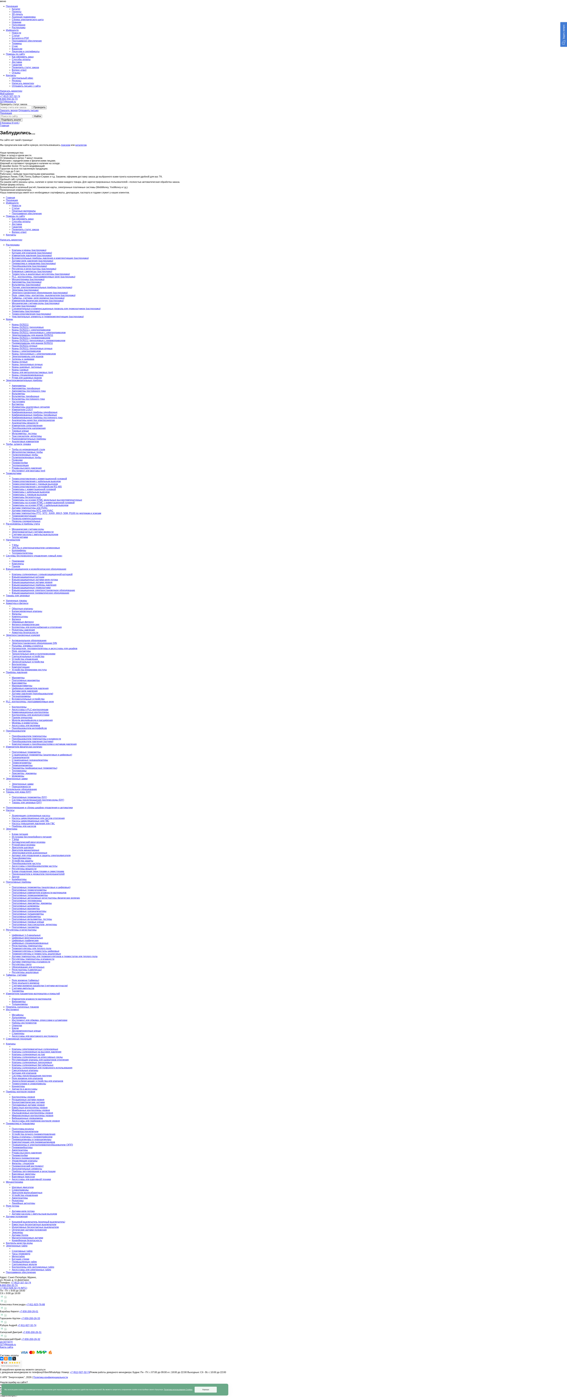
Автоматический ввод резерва (28, 842)
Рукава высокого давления (27, 468)
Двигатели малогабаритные (27, 1192)
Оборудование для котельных (28, 967)
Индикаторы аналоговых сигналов (31, 407)
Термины (17, 43)
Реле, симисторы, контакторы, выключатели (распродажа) (43, 295)
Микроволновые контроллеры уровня (32, 1115)
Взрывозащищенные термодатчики (31, 587)
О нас (15, 46)
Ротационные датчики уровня (28, 1099)
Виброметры (19, 1001)
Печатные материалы (24, 211)
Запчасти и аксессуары (24, 1089)
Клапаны (11, 1044)
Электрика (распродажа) (25, 290)
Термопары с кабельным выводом (31, 492)
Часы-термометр (21, 1253)
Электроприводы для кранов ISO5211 (32, 335)
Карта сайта (6, 1347)
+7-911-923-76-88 (35, 1304)
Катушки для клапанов (24, 1073)
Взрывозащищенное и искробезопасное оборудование (36, 569)
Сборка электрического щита (28, 19)
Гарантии (17, 64)
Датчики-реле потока (23, 1211)
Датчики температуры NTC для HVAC (32, 510)
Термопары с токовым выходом (29, 494)
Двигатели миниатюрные (25, 850)
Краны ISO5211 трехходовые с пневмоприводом (38, 340)
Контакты (11, 235)
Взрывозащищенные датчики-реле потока (35, 579)
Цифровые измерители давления (30, 688)
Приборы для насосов (24, 826)
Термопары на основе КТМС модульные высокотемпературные (47, 500)
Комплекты (18, 563)
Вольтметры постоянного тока (28, 399)
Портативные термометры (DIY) (29, 797)
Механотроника (14, 1182)
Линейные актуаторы (23, 1203)
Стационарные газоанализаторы (30, 760)
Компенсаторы (20, 616)
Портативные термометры (26, 752)
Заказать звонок (9, 110)
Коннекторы (18, 1086)
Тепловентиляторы (22, 553)
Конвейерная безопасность (27, 1240)
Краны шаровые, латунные (27, 367)
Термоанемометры (22, 765)
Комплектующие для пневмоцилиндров (33, 1142)
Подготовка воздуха (23, 1129)
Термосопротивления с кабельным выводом (36, 481)
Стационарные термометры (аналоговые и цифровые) (42, 754)
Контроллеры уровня (23, 1097)
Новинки (16, 22)
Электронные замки (17, 778)
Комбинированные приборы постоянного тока (37, 417)
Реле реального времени (25, 983)
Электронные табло (16, 1246)
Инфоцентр (12, 203)
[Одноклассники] (6, 1358)
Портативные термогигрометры (29, 890)
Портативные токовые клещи (28, 922)
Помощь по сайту (15, 216)
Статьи (15, 35)
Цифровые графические (25, 940)
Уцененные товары (16, 600)
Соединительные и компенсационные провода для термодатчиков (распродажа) (56, 308)
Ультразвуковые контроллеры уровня (32, 1113)
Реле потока (12, 1206)
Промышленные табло (24, 1261)
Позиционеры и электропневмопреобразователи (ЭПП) (42, 1145)
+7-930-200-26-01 (28, 1311)
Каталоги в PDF (20, 38)
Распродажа (18, 27)
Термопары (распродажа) (26, 311)
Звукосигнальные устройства (28, 661)
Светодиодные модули (24, 1264)
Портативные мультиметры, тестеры (32, 919)
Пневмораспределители (25, 1131)
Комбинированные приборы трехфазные (34, 415)
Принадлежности (21, 786)
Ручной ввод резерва (23, 845)
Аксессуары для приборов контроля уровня (36, 1121)
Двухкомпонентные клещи (26, 1031)
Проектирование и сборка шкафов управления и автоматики (39, 807)
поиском (65, 145)
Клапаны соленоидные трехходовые (32, 1062)
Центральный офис (22, 78)
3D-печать (17, 14)
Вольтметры (18, 393)
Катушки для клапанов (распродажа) (32, 253)
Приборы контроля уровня (20, 1091)
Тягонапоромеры (21, 696)
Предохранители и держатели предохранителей (38, 874)
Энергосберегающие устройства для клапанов (37, 1081)
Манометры (18, 677)
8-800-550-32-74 (9, 99)
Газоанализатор (20, 757)
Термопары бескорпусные (26, 497)
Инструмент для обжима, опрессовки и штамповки (39, 1020)
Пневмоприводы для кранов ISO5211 (32, 343)
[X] (14, 1358)
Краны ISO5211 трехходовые (28, 327)
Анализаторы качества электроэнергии (33, 420)
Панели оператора (22, 717)
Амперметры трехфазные (26, 388)
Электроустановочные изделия (23, 635)
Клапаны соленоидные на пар (28, 1054)
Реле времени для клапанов (27, 1078)
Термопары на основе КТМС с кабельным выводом (40, 505)
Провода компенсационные (27, 518)
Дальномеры (19, 1017)
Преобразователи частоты (26, 863)
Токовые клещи (20, 431)
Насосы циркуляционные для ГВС (30, 821)
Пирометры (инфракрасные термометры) (34, 768)
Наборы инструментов (24, 1023)
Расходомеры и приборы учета (23, 524)
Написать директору (23, 83)
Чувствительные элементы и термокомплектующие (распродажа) (48, 316)
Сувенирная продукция (19, 1039)
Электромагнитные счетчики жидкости (33, 532)
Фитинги (16, 619)
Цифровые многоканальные (27, 938)
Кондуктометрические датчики (28, 1102)
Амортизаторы (20, 1150)
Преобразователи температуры (29, 736)
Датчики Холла (20, 1235)
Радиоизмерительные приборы (29, 439)
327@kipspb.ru (8, 101)
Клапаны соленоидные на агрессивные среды (37, 1057)
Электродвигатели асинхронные (29, 853)
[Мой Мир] (10, 1358)
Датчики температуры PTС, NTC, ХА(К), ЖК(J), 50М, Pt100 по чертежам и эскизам (56, 513)
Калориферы (19, 550)
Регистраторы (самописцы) (27, 969)
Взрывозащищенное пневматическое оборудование (40, 593)
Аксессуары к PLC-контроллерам (30, 709)
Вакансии (17, 49)
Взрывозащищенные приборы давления (34, 585)
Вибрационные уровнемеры (27, 1118)
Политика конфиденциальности (50, 1377)
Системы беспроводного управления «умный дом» (34, 555)
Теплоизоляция (20, 465)
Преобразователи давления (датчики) (32, 741)
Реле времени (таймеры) (25, 980)
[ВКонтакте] (2, 1358)
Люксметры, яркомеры (24, 773)
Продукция (6, 113)
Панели (16, 566)
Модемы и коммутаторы (25, 723)
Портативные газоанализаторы (29, 911)
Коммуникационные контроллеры (30, 712)
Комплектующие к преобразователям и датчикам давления (44, 744)
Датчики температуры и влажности (31, 961)
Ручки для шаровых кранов (27, 377)
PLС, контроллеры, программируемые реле (30, 701)
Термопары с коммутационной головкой (34, 489)
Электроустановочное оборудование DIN (34, 643)
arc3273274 (6, 1342)
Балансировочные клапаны (27, 611)
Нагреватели (13, 540)
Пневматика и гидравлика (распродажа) (34, 263)
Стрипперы (18, 1033)
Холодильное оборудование (21, 789)
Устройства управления (25, 659)
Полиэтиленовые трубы (25, 455)
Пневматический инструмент (28, 1166)
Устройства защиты (22, 860)
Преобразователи (16, 731)
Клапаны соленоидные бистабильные (32, 1065)
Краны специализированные (27, 375)
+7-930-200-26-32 (30, 1339)
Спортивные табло (22, 1251)
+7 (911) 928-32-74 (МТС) (13, 1288)
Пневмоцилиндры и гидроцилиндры (31, 1139)
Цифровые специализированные (30, 943)
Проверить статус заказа (25, 67)
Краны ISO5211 (20, 324)
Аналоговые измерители (25, 441)
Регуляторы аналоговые (25, 972)
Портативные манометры (26, 680)
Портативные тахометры (25, 927)
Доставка (17, 62)
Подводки (17, 460)
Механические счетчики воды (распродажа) (36, 303)
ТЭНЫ (15, 839)
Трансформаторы (21, 858)
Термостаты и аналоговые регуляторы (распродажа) (41, 274)
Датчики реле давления (25, 691)
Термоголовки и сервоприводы (29, 1083)
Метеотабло (18, 1256)
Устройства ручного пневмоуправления (33, 1134)
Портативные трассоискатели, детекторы (34, 924)
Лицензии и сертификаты (26, 51)
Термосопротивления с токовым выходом (35, 484)
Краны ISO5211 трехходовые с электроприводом (39, 332)
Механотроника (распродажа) (28, 279)
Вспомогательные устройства (28, 699)
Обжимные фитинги (23, 622)
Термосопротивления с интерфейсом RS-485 (37, 486)
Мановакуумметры (22, 685)
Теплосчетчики (20, 537)
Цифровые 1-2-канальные (26, 935)
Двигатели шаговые (23, 847)
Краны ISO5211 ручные (24, 346)
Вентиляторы (19, 664)
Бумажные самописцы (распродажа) (32, 271)
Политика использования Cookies (178, 1390)
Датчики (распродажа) (24, 306)
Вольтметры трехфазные (25, 396)
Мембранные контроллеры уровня (31, 1110)
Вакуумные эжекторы (23, 1174)
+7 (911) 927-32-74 (80, 1372)
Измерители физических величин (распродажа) (38, 300)
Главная (4, 125)
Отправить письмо (28, 110)
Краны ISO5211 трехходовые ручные (32, 348)
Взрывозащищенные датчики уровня (32, 582)
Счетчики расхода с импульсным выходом (35, 534)
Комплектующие (21, 667)
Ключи (15, 1028)
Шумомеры (18, 776)
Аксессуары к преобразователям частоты (34, 866)
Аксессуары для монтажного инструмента (35, 1036)
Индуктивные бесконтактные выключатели (35, 1227)
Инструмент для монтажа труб (28, 470)
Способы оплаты (21, 59)
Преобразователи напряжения (29, 428)
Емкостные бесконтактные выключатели (34, 1224)
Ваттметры (18, 404)
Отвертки (17, 1025)
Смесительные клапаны (25, 1070)
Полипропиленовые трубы (26, 457)
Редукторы (18, 1200)
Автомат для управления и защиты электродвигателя (41, 855)
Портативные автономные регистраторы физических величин (46, 898)
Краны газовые (20, 369)
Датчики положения (17, 1216)
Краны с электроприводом (26, 351)
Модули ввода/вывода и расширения (32, 720)
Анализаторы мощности (25, 423)
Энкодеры (17, 1232)
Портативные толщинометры (28, 914)
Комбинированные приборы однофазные (34, 412)
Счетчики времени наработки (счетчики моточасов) (40, 985)
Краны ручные (20, 362)
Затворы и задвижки (23, 359)
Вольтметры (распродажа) (26, 284)
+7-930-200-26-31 (32, 1332)
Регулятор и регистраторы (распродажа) (34, 269)
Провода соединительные (26, 521)
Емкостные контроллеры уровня (30, 1107)
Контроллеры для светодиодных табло (33, 1267)
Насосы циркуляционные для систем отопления (38, 818)
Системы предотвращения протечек (32, 1075)
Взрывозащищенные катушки (28, 577)
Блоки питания (20, 834)
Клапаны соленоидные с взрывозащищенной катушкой (42, 574)
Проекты (16, 11)
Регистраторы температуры (27, 946)
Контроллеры (19, 707)
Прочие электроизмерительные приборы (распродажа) (42, 287)
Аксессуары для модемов (26, 725)
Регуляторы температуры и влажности (33, 959)
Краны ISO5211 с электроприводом (31, 330)
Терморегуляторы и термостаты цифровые (35, 951)
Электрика (11, 829)
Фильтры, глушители (23, 1163)
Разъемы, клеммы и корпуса (27, 646)
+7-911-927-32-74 (27, 1325)
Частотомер (18, 401)
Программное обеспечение (27, 41)
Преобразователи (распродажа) (29, 266)
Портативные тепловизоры (27, 900)
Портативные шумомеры (25, 906)
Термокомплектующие (24, 516)
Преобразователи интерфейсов (29, 728)
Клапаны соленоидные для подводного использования (42, 1067)
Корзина (10, 123)
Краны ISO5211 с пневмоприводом (31, 338)
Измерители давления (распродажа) (32, 255)
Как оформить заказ (23, 57)
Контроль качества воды (19, 1243)
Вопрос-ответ (19, 70)
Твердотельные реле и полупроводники (33, 654)
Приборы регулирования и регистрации (34, 1171)
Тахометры (18, 991)
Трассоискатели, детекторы (27, 436)
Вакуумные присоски (23, 1176)
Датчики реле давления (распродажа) (32, 261)
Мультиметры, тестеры (24, 433)
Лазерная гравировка (24, 17)
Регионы (16, 80)
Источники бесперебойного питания (32, 837)
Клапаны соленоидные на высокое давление (36, 1052)
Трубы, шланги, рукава (18, 444)
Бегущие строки (20, 1259)
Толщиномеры (20, 1004)
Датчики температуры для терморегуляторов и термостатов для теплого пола (54, 956)
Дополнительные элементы (27, 1168)
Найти (37, 116)
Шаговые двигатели (23, 1187)
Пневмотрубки (20, 462)
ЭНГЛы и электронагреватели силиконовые (36, 548)
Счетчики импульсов (23, 988)
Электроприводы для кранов (27, 356)
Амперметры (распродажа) (26, 282)
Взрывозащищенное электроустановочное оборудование (43, 590)
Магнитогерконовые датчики (27, 1238)
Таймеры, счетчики (16, 975)
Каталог (16, 9)
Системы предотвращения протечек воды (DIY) (38, 800)
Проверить (39, 107)
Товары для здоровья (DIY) (27, 802)
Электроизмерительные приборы (24, 380)
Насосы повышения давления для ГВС (33, 823)
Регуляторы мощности (24, 868)
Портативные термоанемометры (30, 895)
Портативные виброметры (26, 916)
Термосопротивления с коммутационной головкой (39, 478)
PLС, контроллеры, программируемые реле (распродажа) (43, 276)
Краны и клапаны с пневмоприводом (32, 1137)
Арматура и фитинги (17, 603)
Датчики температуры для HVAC (30, 508)
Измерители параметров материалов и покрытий (33, 993)
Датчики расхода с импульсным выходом (34, 1214)
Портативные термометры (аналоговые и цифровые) (41, 887)
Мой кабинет (7, 93)
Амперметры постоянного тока (29, 391)
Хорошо (205, 1390)
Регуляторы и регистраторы (21, 930)
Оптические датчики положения (29, 1230)
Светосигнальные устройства (28, 656)
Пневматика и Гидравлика (20, 1123)
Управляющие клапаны (25, 1160)
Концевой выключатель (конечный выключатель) (38, 1222)
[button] (563, 34)
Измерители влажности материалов (31, 999)
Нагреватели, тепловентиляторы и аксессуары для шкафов (44, 648)
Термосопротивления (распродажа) (31, 314)
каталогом (81, 145)
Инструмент (12, 1009)
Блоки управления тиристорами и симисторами (38, 871)
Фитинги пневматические (25, 624)
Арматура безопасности (25, 632)
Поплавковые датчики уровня (28, 1105)
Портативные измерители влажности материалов (39, 892)
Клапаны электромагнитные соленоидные (35, 1049)
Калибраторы (19, 879)
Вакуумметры (19, 683)
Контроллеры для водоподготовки (30, 715)
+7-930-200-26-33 (30, 1318)
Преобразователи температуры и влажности (36, 739)
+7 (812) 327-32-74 (10, 96)
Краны (9, 319)
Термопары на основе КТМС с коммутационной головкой (43, 502)
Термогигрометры (21, 762)
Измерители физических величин (24, 747)
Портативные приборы (18, 882)
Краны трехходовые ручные (27, 364)
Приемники (18, 561)
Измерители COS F (22, 409)
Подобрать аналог (11, 120)
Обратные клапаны (22, 608)
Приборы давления (16, 672)
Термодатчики (13, 473)
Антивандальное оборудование (29, 640)
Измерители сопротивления (27, 425)
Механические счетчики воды (28, 529)
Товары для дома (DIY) (18, 792)
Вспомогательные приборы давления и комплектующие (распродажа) (50, 258)
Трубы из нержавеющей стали (28, 449)
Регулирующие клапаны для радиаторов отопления (40, 1059)
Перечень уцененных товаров (22, 1007)
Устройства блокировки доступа (29, 669)
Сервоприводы (20, 1190)
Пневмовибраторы (22, 1147)
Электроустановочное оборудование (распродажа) (40, 292)
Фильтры (16, 614)
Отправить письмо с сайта (26, 86)
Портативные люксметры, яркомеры (32, 903)
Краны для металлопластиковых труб (32, 372)
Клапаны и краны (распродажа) (29, 250)
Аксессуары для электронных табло (31, 1269)
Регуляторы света (21, 964)
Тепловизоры (19, 770)
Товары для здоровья (18, 595)
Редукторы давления (23, 630)
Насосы (10, 810)
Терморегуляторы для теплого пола (31, 948)
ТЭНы (15, 545)
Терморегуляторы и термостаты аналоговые (36, 953)
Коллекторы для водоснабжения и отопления (37, 627)
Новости (16, 33)
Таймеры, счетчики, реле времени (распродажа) (38, 298)
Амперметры (19, 385)
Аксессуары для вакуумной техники (31, 1179)
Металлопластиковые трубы (27, 452)
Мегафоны (18, 1015)
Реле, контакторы (21, 651)
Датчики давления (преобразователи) (32, 693)
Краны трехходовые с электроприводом (34, 354)
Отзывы (16, 72)
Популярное (18, 25)
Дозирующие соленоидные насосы (31, 815)
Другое (15, 876)
